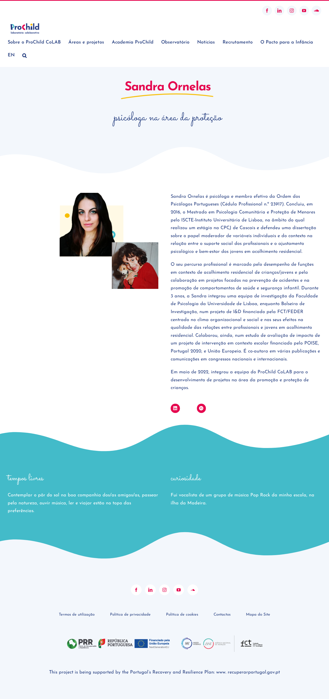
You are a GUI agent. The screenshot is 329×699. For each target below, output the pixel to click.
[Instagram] (164, 589)
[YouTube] (178, 589)
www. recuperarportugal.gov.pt (248, 672)
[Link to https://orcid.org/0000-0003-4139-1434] (201, 408)
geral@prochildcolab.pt (26, 10)
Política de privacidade (130, 615)
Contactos (222, 615)
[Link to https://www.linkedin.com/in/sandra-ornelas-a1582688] (175, 408)
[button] (24, 55)
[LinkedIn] (150, 589)
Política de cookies (182, 615)
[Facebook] (136, 589)
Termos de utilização (77, 615)
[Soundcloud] (192, 589)
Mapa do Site (258, 615)
